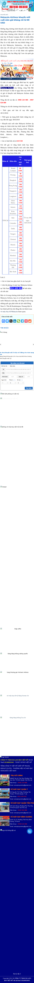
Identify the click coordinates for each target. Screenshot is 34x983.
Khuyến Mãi (4, 14)
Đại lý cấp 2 (17, 974)
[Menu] (30, 5)
